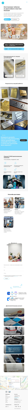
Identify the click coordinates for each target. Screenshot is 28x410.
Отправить (6, 278)
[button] (7, 19)
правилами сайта (16, 276)
